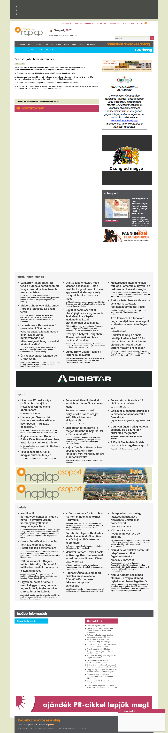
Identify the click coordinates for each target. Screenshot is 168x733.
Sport (81, 44)
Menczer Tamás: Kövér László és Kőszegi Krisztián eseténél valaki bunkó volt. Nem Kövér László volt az (84, 556)
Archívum (130, 23)
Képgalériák (89, 23)
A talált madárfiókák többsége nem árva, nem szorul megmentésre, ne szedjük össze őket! (100, 651)
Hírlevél (140, 23)
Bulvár (66, 44)
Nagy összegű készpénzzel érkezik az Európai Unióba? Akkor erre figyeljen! (102, 670)
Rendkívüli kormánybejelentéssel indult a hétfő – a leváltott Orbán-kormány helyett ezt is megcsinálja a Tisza (39, 520)
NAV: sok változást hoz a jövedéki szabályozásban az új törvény (100, 636)
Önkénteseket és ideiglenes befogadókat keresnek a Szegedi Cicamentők (100, 676)
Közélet (30, 44)
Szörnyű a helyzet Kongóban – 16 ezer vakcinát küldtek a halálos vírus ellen (85, 337)
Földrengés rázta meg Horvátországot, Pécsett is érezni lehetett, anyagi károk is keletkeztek (140, 206)
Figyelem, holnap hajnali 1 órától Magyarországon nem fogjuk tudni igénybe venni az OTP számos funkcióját (38, 586)
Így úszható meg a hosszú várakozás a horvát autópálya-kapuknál (102, 645)
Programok (78, 23)
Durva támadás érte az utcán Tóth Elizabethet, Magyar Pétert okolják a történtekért (38, 544)
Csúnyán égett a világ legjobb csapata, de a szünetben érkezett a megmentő (129, 429)
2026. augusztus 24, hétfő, (63, 35)
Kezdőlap (21, 44)
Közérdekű (101, 23)
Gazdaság (49, 44)
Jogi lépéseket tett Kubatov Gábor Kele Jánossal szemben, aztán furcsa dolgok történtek (40, 439)
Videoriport (90, 44)
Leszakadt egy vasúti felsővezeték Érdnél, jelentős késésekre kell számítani (100, 630)
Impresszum (23, 725)
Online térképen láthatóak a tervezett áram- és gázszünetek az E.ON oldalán (102, 666)
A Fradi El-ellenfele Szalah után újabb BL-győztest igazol (129, 444)
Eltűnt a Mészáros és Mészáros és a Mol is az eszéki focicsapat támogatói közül (130, 303)
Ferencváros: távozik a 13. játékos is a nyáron (127, 402)
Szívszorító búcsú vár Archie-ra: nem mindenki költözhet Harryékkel (84, 516)
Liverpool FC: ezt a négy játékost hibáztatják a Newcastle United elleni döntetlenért (35, 405)
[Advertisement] (66, 645)
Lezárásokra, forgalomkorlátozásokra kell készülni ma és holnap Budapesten (102, 686)
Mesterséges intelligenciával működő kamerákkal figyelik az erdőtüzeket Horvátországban (130, 286)
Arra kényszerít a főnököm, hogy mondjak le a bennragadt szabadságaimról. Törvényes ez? (130, 323)
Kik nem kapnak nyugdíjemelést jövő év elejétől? (125, 533)
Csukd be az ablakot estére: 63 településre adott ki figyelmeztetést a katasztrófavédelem (130, 555)
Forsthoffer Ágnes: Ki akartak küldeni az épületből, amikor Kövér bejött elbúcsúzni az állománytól (84, 538)
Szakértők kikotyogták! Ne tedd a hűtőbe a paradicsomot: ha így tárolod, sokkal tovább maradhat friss (39, 287)
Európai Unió (114, 23)
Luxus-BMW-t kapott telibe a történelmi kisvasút (83, 353)
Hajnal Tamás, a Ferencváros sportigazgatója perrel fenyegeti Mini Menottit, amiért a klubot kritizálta (85, 452)
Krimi (74, 44)
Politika (39, 44)
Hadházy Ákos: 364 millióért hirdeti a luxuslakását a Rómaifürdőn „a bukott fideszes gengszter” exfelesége (83, 579)
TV (123, 23)
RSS (149, 23)
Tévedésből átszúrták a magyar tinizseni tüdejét (35, 453)
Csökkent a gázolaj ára (96, 626)
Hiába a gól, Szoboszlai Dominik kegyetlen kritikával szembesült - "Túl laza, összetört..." (38, 422)
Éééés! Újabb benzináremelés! (53, 50)
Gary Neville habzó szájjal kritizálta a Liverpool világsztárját (82, 417)
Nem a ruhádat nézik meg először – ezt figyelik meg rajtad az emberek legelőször (129, 578)
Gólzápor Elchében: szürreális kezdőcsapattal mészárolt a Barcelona (130, 414)
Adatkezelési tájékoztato (38, 725)
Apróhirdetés (66, 23)
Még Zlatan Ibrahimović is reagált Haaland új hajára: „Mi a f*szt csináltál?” (84, 431)
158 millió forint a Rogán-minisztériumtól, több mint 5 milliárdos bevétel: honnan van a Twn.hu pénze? (39, 566)
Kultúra (58, 44)
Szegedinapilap (23, 50)
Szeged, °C (63, 30)
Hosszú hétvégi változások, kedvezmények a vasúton (97, 661)
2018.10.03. (20, 64)
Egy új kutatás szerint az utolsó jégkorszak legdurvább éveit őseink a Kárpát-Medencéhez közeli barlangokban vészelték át (84, 316)
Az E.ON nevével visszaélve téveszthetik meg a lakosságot (99, 641)
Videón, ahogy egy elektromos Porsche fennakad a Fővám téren (39, 308)
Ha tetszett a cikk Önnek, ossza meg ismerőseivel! (38, 101)
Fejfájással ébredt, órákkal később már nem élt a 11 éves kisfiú (84, 403)
